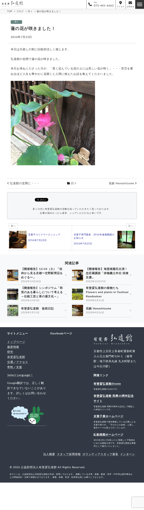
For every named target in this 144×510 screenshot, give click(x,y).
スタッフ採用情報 (69, 454)
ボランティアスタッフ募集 (100, 454)
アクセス (121, 7)
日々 (16, 22)
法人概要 (49, 454)
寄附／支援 (14, 367)
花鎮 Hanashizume (121, 183)
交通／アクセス (17, 362)
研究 (10, 352)
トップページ (16, 342)
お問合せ (130, 7)
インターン (127, 454)
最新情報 (13, 347)
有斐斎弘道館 (16, 357)
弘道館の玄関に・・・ (25, 183)
